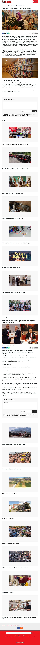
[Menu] (37, 1)
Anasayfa (5, 5)
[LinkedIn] (7, 33)
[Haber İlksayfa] (6, 1)
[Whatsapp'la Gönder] (8, 33)
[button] (32, 33)
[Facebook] (3, 33)
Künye (8, 625)
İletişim (11, 625)
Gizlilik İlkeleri (16, 625)
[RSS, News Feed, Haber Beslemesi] (21, 628)
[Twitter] (5, 33)
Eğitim (9, 5)
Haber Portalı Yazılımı (20, 642)
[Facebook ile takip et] (18, 628)
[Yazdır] (30, 33)
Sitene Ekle (22, 625)
